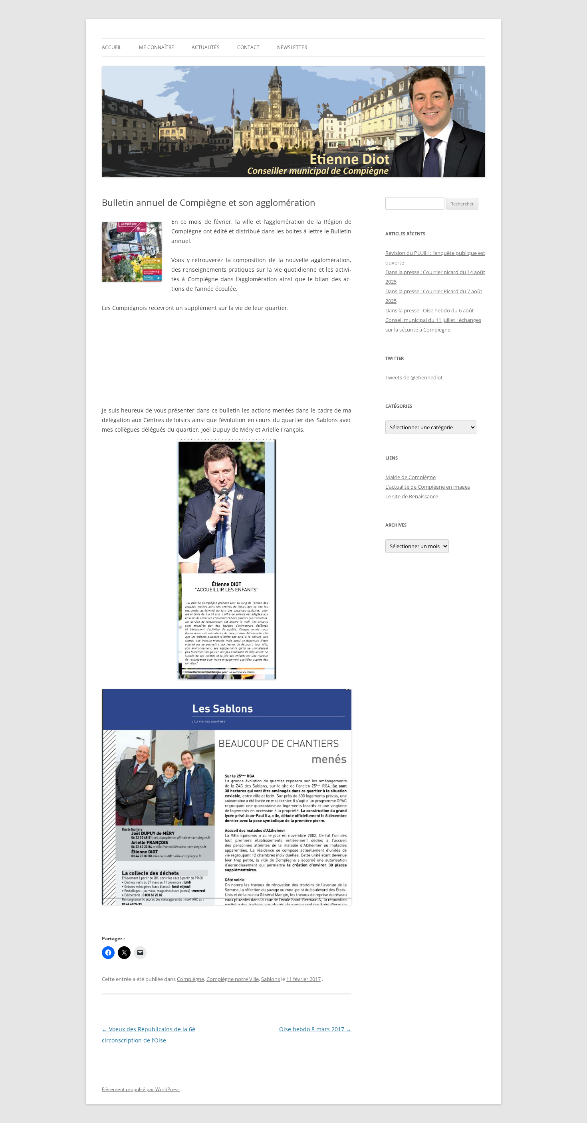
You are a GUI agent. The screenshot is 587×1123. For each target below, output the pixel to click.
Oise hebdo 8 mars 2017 (315, 1029)
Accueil (111, 47)
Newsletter (292, 47)
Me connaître (156, 47)
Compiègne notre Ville (232, 979)
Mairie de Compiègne (410, 477)
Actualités (206, 47)
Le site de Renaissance (411, 496)
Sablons (270, 979)
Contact (248, 47)
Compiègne (190, 979)
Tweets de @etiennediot (414, 377)
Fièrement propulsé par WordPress (141, 1089)
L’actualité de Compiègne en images (427, 486)
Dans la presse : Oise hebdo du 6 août (429, 310)
